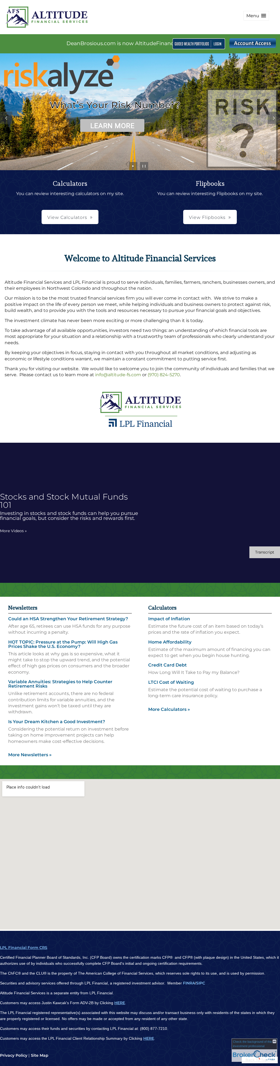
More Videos (13, 531)
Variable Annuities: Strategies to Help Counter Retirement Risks (60, 684)
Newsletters (22, 607)
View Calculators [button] (67, 217)
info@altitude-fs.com (118, 374)
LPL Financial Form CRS (23, 947)
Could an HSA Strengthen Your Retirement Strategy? (68, 618)
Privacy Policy (13, 1055)
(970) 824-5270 (164, 374)
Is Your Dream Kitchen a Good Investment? (56, 721)
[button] (256, 16)
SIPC (200, 983)
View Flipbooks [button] (207, 217)
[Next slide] (274, 118)
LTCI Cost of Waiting (171, 682)
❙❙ (144, 166)
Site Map (39, 1055)
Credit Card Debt (167, 665)
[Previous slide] (6, 118)
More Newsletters (30, 754)
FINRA (189, 983)
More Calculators (169, 709)
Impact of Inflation (169, 618)
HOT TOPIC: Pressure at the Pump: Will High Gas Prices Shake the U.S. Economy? (63, 644)
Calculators (162, 607)
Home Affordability (169, 642)
